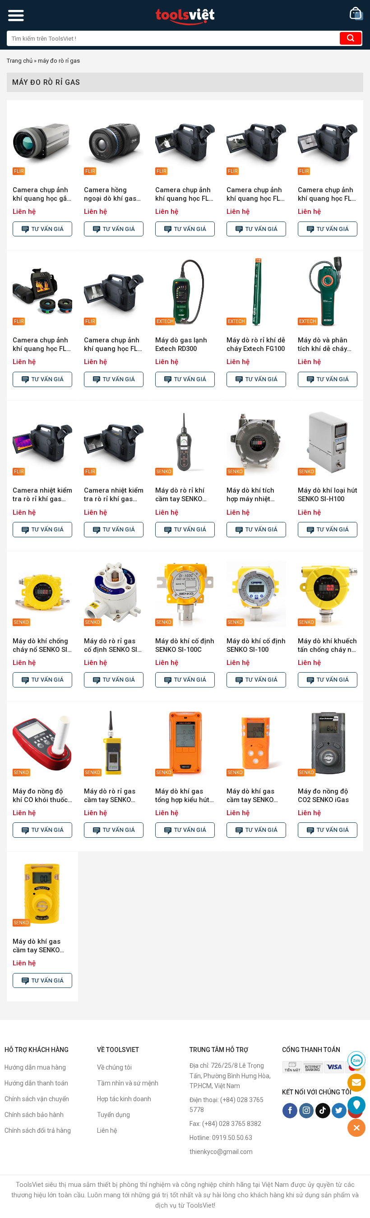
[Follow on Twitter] (339, 1110)
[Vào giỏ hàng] (356, 13)
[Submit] (350, 38)
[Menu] (16, 15)
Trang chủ (19, 60)
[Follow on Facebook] (289, 1110)
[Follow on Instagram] (306, 1110)
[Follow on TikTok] (322, 1110)
